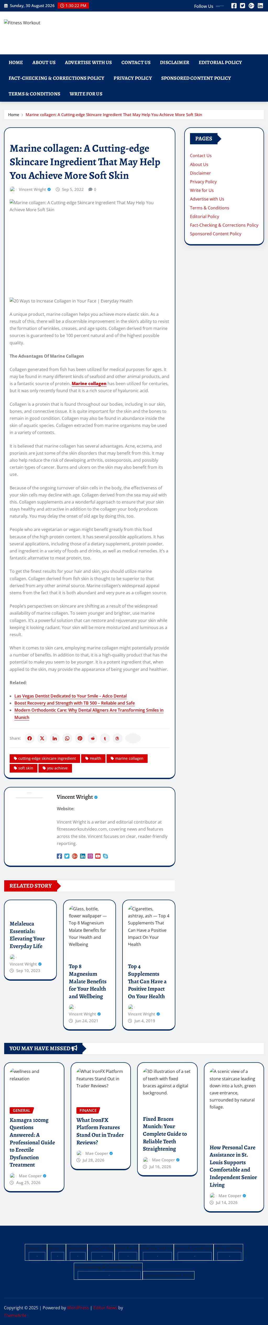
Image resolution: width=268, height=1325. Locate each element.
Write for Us (86, 93)
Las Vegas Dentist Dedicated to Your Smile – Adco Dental (70, 696)
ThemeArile (15, 1315)
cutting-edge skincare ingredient (47, 758)
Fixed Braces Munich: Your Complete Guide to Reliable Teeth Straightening (165, 1134)
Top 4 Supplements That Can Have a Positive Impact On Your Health (147, 981)
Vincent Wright (32, 189)
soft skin (25, 768)
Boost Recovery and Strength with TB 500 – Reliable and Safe (74, 703)
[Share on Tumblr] (105, 738)
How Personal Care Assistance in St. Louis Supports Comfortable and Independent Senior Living (233, 1166)
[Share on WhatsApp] (67, 738)
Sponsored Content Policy (196, 78)
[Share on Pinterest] (80, 738)
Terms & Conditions (34, 93)
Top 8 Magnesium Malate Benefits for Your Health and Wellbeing (88, 981)
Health (95, 758)
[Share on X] (42, 738)
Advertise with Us (88, 62)
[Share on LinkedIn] (55, 738)
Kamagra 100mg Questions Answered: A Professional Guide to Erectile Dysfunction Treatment (32, 1142)
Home (16, 62)
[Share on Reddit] (92, 738)
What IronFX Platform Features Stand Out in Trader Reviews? (100, 1131)
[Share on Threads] (117, 738)
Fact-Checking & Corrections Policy (56, 78)
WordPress (78, 1308)
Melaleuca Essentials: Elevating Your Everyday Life (27, 935)
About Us (43, 62)
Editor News (105, 1308)
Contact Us (136, 62)
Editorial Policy (220, 62)
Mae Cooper (30, 1175)
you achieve (57, 768)
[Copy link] (133, 738)
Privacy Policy (133, 78)
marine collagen (129, 758)
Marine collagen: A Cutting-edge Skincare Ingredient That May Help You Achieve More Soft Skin (114, 114)
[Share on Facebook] (30, 738)
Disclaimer (174, 62)
